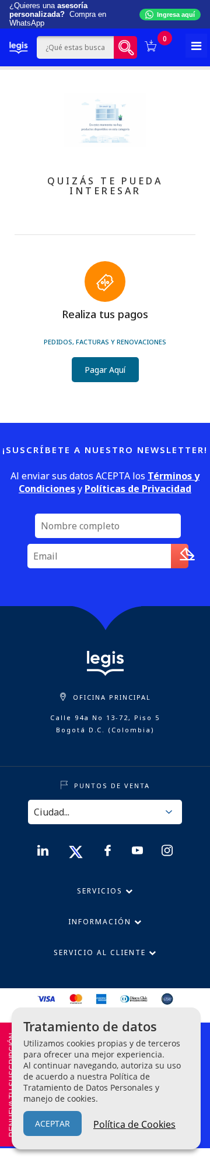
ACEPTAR (52, 1123)
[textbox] (75, 47)
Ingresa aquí (176, 14)
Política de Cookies (134, 1124)
